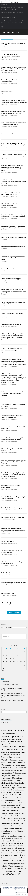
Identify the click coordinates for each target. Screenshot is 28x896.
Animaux (18, 741)
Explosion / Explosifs (8, 795)
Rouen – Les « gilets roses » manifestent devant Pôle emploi (12, 314)
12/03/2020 (4, 47)
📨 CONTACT (5, 681)
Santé (13, 838)
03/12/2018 (4, 430)
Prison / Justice (5, 23)
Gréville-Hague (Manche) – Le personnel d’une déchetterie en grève (12, 518)
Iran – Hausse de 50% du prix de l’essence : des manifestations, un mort (12, 193)
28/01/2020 (4, 83)
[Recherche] (24, 636)
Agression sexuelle (19, 736)
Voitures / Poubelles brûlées (8, 17)
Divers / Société (5, 4)
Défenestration (6, 778)
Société (12, 841)
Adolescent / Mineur (9, 734)
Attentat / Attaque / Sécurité (8, 7)
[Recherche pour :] (14, 636)
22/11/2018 (4, 586)
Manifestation (12, 821)
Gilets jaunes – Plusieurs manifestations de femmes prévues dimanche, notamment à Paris (13, 257)
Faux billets (9, 798)
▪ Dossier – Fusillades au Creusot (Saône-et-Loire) (13, 689)
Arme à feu (6, 749)
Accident (9, 730)
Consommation (11, 762)
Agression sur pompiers (9, 739)
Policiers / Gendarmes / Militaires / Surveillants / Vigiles (12, 826)
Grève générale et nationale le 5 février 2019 (13, 247)
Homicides (4, 10)
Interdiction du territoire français (12, 816)
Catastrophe (3, 762)
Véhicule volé (15, 874)
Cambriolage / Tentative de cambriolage (12, 758)
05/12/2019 (4, 158)
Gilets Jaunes (13, 803)
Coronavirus (21, 762)
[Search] (2, 26)
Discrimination (22, 773)
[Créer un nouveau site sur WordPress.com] (14, 1)
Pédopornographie (7, 836)
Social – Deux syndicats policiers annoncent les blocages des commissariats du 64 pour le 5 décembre (13, 181)
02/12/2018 (4, 489)
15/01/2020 (4, 136)
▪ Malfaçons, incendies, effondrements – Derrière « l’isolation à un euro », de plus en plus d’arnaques (13, 695)
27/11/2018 (3, 521)
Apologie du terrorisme (8, 744)
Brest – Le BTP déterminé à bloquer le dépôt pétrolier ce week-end (13, 497)
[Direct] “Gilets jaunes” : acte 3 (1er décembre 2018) (10, 486)
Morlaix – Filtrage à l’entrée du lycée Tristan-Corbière (13, 450)
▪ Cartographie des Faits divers (9, 685)
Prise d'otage (13, 831)
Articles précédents (14, 612)
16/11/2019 (4, 196)
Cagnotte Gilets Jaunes (7, 541)
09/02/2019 (4, 239)
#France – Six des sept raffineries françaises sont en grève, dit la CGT (13, 583)
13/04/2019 (4, 230)
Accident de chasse (18, 730)
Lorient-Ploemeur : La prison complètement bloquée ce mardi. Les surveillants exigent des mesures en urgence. (13, 69)
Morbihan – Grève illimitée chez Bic (11, 324)
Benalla (23, 752)
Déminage (4, 781)
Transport (5, 858)
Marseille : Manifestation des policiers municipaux (9, 205)
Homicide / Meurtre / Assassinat (13, 809)
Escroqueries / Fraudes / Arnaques (9, 20)
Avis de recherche (14, 752)
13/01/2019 (4, 271)
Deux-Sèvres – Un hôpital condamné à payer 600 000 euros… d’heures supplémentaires (13, 216)
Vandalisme (13, 858)
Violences (19, 860)
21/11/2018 (3, 595)
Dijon (17, 773)
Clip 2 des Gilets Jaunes (7, 593)
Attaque (20, 749)
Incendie (16, 813)
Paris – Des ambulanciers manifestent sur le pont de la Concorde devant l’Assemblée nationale (13, 461)
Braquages (20, 12)
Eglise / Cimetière (15, 783)
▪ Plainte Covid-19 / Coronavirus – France (12, 700)
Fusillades (20, 7)
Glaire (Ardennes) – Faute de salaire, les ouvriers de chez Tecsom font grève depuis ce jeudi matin (13, 291)
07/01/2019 (4, 317)
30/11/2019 (4, 172)
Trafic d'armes (13, 853)
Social (7, 841)
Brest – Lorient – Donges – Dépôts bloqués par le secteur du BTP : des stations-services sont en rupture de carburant (14, 474)
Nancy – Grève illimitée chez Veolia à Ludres (13, 237)
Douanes (13, 776)
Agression (6, 736)
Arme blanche (14, 746)
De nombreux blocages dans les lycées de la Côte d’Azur (13, 427)
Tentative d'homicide (17, 850)
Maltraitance (12, 818)
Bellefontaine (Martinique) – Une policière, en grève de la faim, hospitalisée (13, 227)
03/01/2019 (4, 352)
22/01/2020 (4, 115)
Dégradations (17, 778)
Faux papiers (16, 798)
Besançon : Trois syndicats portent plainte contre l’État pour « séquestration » (13, 44)
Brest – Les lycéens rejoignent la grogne (12, 508)
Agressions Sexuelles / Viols (8, 12)
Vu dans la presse (10, 33)
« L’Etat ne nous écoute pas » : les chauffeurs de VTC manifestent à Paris (13, 303)
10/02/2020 (4, 72)
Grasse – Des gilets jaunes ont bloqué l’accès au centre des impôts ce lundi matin (13, 439)
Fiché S (8, 801)
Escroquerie (5, 790)
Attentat (4, 752)
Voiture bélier (6, 869)
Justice (4, 818)
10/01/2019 (4, 295)
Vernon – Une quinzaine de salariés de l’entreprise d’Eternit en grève (12, 349)
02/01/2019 (4, 384)
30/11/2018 (4, 500)
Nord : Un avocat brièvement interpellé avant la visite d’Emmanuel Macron (13, 123)
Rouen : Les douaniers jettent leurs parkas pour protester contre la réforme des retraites (14, 101)
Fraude (18, 800)
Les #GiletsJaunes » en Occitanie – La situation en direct (11, 551)
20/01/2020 (4, 126)
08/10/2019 (4, 207)
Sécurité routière (13, 848)
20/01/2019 (4, 261)
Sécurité (4, 848)
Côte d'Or (11, 773)
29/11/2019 (4, 185)
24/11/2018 (4, 543)
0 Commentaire (13, 47)
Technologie (5, 851)
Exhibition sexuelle (14, 792)
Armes (23, 746)
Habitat (23, 803)
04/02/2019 (4, 248)
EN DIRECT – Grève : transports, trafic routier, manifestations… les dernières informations (14, 155)
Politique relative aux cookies (15, 890)
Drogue (22, 20)
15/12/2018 (4, 419)
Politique (10, 828)
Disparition (14, 23)
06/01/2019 (4, 326)
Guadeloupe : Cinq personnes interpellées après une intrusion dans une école (13, 112)
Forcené (12, 801)
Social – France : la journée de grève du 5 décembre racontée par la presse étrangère (13, 144)
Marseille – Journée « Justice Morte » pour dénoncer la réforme (12, 562)
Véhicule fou (8, 872)
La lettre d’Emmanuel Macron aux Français (13, 269)
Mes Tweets (4, 722)
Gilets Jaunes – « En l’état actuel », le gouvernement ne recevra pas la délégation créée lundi (13, 530)
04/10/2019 (4, 218)
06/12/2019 (4, 147)
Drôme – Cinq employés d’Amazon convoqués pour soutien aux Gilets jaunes (12, 279)
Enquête (14, 787)
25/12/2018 (4, 397)
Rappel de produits (19, 836)
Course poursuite (9, 771)
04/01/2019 (4, 341)
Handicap (3, 805)
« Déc (2, 671)
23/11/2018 (4, 565)
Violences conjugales (9, 863)
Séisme (22, 848)
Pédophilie (14, 834)
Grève (19, 803)
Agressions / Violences (14, 10)
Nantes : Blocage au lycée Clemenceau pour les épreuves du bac (13, 81)
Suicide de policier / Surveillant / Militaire (12, 844)
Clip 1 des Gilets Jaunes (7, 603)
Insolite (21, 23)
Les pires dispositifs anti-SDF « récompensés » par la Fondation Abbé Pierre (10, 56)
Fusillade (4, 803)
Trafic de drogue (19, 855)
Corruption (14, 768)
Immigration (6, 813)
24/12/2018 (4, 408)
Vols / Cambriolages (6, 15)
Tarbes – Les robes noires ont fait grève (12, 573)
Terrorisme (5, 853)
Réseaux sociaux (6, 839)
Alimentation (9, 741)
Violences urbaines (15, 866)
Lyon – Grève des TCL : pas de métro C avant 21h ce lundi (13, 405)
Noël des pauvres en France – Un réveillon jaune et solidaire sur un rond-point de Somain (12, 393)
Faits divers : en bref (6, 91)
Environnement (21, 788)
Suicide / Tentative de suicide (11, 842)
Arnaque (14, 750)
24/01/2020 (4, 93)
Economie (10, 781)
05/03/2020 (4, 59)
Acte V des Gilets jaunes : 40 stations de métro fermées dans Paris (12, 416)
